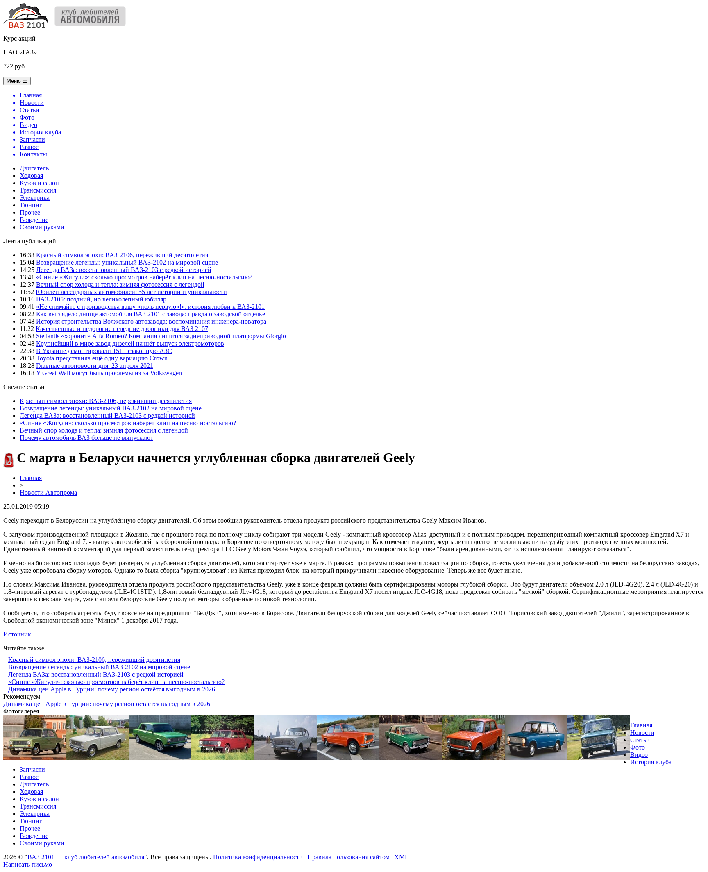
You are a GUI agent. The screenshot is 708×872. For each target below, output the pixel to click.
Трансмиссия (38, 190)
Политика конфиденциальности (258, 857)
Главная (31, 477)
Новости (642, 732)
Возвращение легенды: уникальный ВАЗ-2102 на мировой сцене (127, 262)
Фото (637, 747)
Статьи (640, 739)
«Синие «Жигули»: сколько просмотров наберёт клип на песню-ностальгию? (144, 277)
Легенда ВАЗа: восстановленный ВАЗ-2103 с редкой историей (123, 269)
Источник (17, 634)
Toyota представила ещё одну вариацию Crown (102, 358)
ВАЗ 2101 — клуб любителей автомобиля (85, 857)
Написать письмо (27, 864)
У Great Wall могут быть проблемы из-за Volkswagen (109, 372)
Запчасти (32, 769)
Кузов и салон (39, 182)
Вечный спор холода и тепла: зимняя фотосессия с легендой (120, 284)
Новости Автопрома (48, 492)
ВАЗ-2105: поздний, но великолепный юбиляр (101, 299)
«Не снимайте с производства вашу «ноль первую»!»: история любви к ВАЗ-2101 (150, 306)
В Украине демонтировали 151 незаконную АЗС (104, 350)
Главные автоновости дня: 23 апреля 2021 (94, 365)
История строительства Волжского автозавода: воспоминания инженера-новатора (151, 321)
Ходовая (31, 175)
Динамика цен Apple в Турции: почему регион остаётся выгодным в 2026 (111, 689)
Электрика (35, 197)
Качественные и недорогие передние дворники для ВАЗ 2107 (122, 328)
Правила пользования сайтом (348, 857)
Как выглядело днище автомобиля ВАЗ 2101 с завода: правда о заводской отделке (150, 313)
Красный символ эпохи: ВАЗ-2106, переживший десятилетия (122, 254)
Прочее (30, 212)
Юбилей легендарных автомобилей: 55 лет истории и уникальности (131, 291)
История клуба (651, 762)
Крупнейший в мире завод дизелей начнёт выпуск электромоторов (130, 343)
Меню (17, 81)
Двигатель (34, 168)
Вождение (34, 219)
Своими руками (42, 227)
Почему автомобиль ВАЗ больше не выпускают (86, 437)
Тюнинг (31, 205)
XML (401, 857)
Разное (29, 776)
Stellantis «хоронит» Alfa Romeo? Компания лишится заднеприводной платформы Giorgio (161, 336)
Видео (639, 754)
